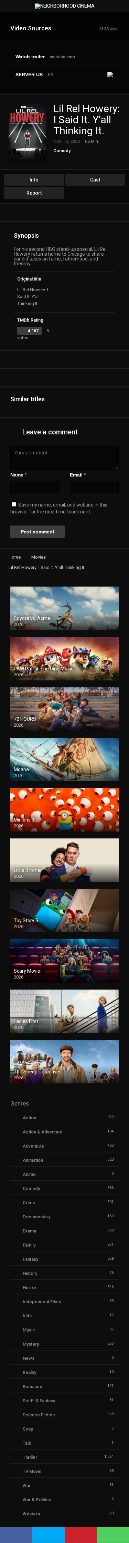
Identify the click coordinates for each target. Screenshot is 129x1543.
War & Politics (37, 1499)
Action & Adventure (43, 1131)
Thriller (30, 1457)
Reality (29, 1372)
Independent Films (42, 1301)
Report (34, 193)
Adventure (33, 1146)
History (30, 1273)
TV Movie (32, 1471)
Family (29, 1245)
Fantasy (30, 1259)
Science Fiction (39, 1414)
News (28, 1358)
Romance (32, 1386)
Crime (29, 1202)
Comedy (62, 150)
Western (31, 1513)
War (27, 1485)
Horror (29, 1287)
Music (29, 1330)
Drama (29, 1231)
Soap (28, 1429)
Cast (95, 180)
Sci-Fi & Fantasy (39, 1400)
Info (34, 180)
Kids (27, 1315)
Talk (27, 1443)
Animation (33, 1160)
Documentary (36, 1216)
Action (29, 1117)
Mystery (31, 1344)
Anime (29, 1174)
